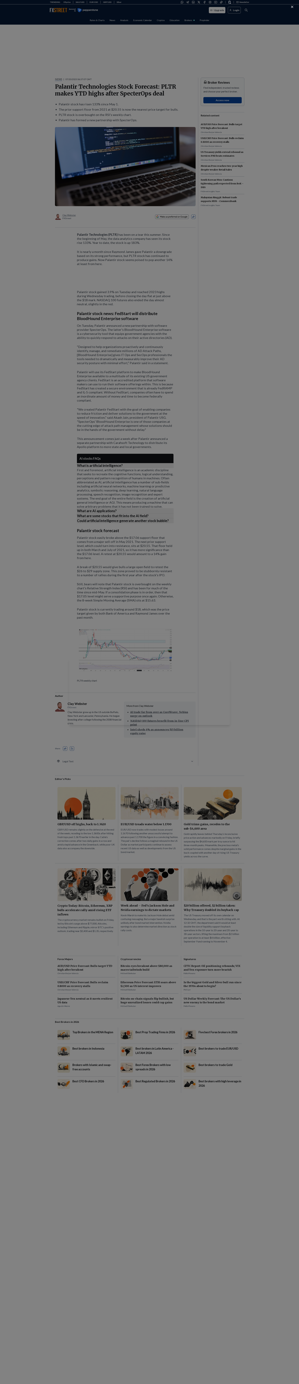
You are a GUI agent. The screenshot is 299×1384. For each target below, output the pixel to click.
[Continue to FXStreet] (292, 7)
